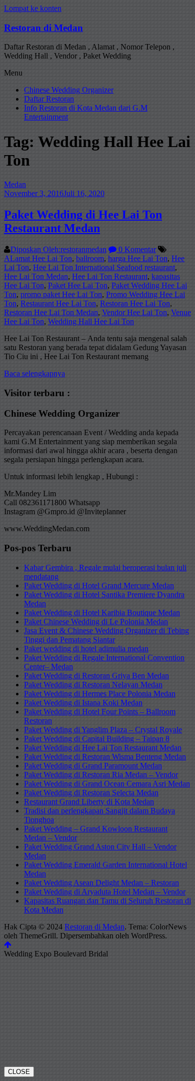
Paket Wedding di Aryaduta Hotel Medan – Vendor (105, 891)
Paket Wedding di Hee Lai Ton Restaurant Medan (83, 221)
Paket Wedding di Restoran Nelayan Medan (93, 684)
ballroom (90, 258)
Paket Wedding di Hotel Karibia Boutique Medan (102, 612)
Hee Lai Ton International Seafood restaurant (104, 267)
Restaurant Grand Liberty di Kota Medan (89, 801)
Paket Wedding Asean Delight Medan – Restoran (101, 882)
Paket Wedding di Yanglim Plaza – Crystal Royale (103, 729)
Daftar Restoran (49, 99)
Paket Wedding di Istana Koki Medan (83, 702)
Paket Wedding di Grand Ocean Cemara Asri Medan (107, 783)
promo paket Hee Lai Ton (61, 294)
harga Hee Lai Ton (138, 258)
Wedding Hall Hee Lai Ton (91, 321)
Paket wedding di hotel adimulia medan (86, 648)
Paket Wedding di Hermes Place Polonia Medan (100, 693)
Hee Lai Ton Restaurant (110, 276)
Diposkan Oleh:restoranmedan (58, 249)
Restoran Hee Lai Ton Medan (51, 312)
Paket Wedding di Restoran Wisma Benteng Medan (105, 756)
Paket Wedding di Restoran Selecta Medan (91, 792)
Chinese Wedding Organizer (69, 90)
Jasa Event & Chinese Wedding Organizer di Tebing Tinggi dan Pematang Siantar (106, 635)
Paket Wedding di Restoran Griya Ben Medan (96, 675)
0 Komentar (136, 249)
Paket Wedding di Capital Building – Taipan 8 (97, 738)
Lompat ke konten (33, 8)
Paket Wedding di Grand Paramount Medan (93, 765)
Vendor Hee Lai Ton (134, 312)
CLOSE (19, 1071)
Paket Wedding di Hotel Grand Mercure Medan (99, 585)
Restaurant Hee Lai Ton (58, 303)
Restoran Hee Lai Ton (135, 303)
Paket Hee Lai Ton (78, 285)
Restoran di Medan (43, 28)
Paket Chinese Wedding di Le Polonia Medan (96, 621)
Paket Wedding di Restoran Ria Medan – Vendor (101, 774)
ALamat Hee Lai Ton (38, 258)
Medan (15, 184)
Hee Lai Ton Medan (36, 276)
